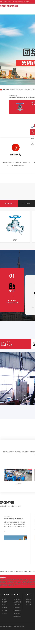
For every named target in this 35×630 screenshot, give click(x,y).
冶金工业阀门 (17, 610)
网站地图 (26, 1)
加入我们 (4, 610)
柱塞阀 (15, 240)
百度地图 (22, 626)
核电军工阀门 (9, 204)
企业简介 (4, 599)
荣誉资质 (4, 613)
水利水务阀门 (17, 607)
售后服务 (4, 602)
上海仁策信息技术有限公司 (27, 579)
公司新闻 (28, 599)
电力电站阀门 (27, 204)
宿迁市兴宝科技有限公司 (9, 6)
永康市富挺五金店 (12, 582)
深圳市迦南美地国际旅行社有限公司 (23, 584)
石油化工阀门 (17, 605)
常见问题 (28, 605)
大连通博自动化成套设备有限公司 (9, 579)
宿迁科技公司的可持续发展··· (14, 519)
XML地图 (16, 626)
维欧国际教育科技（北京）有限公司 (17, 581)
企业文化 (4, 605)
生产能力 (4, 607)
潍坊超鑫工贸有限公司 (6, 584)
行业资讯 (28, 602)
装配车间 (18, 484)
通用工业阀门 (17, 613)
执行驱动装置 (17, 616)
